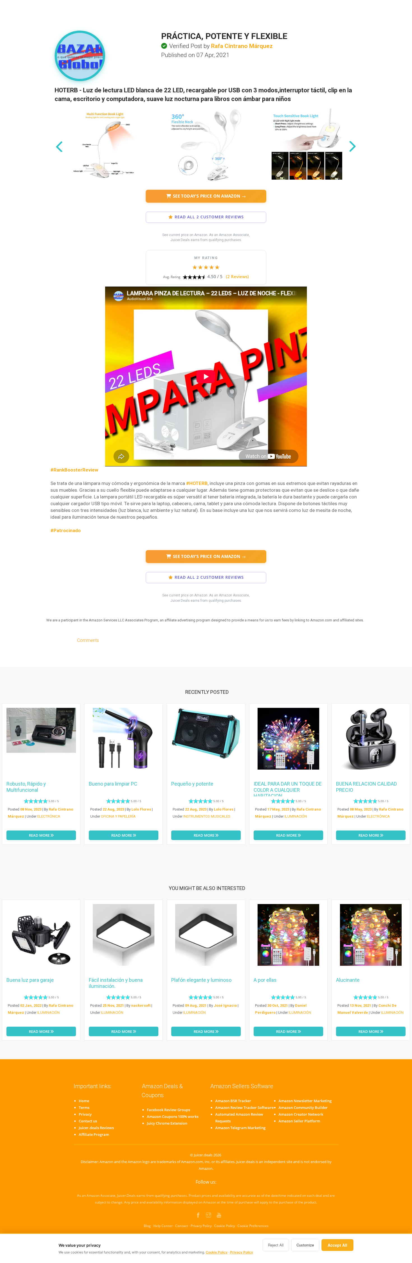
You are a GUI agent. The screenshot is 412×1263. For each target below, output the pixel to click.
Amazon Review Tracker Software (244, 1107)
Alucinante (348, 980)
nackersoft (141, 1005)
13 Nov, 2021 (360, 1005)
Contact (181, 1225)
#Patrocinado (65, 530)
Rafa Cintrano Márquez (242, 46)
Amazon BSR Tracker (233, 1100)
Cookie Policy (224, 1225)
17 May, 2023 (278, 809)
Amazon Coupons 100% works (172, 1116)
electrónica (48, 816)
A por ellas (265, 980)
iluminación (295, 816)
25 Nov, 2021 (113, 1005)
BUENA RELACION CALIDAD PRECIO (366, 787)
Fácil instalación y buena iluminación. (116, 983)
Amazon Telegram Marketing (240, 1127)
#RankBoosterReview (74, 470)
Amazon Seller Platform (299, 1121)
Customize (305, 1245)
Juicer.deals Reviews (96, 1127)
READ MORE (39, 835)
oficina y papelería (118, 816)
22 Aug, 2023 (113, 809)
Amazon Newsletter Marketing (305, 1100)
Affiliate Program (94, 1134)
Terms (84, 1107)
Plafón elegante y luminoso (201, 980)
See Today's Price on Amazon (209, 196)
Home (84, 1100)
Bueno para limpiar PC (113, 784)
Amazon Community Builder (303, 1107)
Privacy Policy (201, 1225)
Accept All (337, 1245)
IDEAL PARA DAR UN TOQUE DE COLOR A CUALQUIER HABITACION (288, 790)
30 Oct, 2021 (277, 1005)
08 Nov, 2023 (30, 809)
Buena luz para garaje (30, 980)
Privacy (85, 1114)
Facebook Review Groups (168, 1109)
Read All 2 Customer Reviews (209, 216)
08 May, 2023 (361, 809)
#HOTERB (197, 483)
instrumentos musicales (206, 816)
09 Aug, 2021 (196, 1005)
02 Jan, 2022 (30, 1005)
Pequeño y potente (192, 784)
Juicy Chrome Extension (167, 1123)
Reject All (276, 1245)
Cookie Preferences (253, 1225)
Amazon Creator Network (301, 1114)
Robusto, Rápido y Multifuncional (26, 787)
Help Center (163, 1225)
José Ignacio (225, 1005)
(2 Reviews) (237, 276)
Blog (147, 1225)
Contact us (88, 1121)
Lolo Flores (141, 809)
